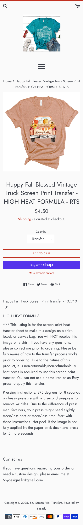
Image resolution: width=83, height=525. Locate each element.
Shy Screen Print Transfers (46, 503)
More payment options (41, 273)
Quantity (41, 232)
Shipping (24, 219)
